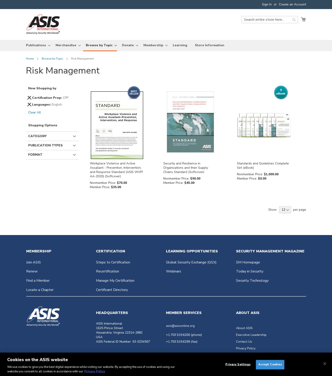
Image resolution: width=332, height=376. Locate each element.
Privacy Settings (237, 364)
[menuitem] (37, 45)
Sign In (267, 4)
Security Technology (252, 280)
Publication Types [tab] (45, 145)
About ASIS (244, 328)
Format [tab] (35, 154)
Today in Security (249, 271)
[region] (166, 364)
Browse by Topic (53, 58)
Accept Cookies (270, 364)
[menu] (166, 45)
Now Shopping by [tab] (42, 88)
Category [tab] (37, 136)
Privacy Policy (245, 348)
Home (30, 58)
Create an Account (292, 4)
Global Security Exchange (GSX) (191, 262)
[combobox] (270, 19)
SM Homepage (248, 262)
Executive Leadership (251, 335)
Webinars (173, 271)
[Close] (325, 364)
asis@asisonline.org (180, 326)
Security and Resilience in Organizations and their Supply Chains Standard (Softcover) (185, 167)
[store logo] (43, 24)
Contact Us (244, 341)
